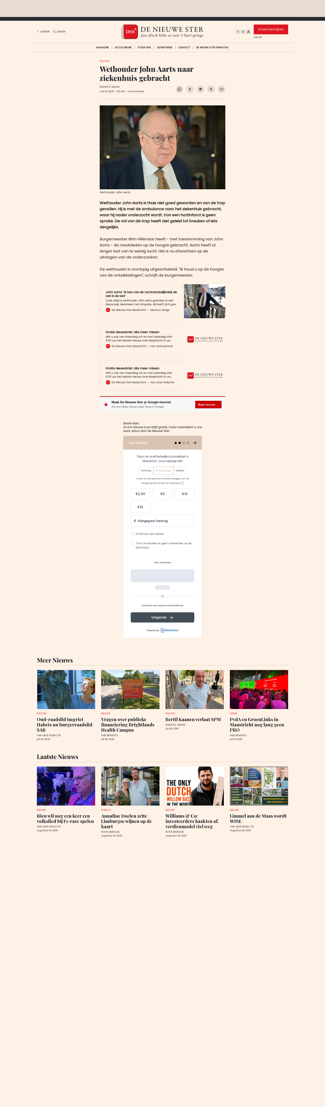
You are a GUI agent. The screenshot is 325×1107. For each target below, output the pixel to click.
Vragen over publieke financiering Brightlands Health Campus (127, 724)
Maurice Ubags (110, 86)
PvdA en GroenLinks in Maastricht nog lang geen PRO (257, 724)
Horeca (106, 810)
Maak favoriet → (208, 404)
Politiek (104, 61)
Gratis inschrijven (271, 29)
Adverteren (164, 47)
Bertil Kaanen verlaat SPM (193, 719)
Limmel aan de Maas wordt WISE (258, 818)
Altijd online (123, 47)
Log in (258, 37)
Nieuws (105, 713)
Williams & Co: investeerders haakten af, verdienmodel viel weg (192, 821)
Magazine (102, 47)
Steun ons (144, 47)
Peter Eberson (110, 831)
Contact (184, 47)
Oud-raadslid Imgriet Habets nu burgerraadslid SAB (64, 724)
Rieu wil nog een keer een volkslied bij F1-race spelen (65, 818)
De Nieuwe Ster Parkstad (212, 47)
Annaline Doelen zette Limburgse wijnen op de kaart (126, 821)
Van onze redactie (49, 735)
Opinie (233, 713)
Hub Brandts (109, 735)
